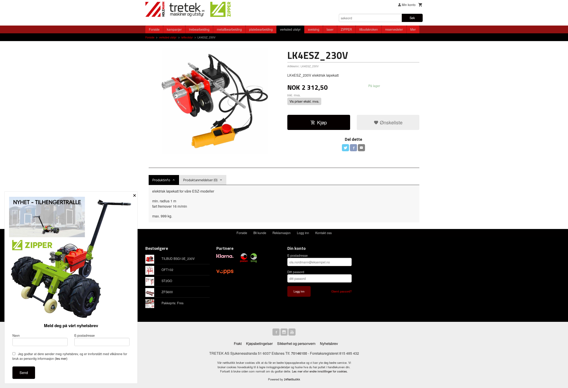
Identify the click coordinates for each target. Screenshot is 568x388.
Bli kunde (259, 233)
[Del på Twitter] (345, 147)
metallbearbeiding (229, 29)
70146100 (299, 353)
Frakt (238, 343)
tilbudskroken (368, 29)
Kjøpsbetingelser (259, 343)
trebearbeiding (199, 29)
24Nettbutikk (292, 379)
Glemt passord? (341, 291)
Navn (16, 335)
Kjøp (322, 122)
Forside (154, 29)
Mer (413, 29)
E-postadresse (297, 255)
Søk (412, 18)
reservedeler (394, 29)
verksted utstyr (290, 29)
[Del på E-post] (361, 147)
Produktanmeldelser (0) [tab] (200, 180)
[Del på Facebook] (353, 147)
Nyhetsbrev (329, 343)
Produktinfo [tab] (161, 180)
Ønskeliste (390, 122)
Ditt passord (295, 272)
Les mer (297, 371)
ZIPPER (346, 29)
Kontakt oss (323, 233)
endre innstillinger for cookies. (329, 371)
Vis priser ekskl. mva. (304, 101)
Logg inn (303, 233)
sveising (313, 29)
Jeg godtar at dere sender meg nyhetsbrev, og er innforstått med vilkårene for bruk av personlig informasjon (69, 356)
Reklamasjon (281, 233)
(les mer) (61, 358)
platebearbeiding (261, 29)
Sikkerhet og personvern (296, 343)
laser (330, 29)
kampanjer (174, 29)
